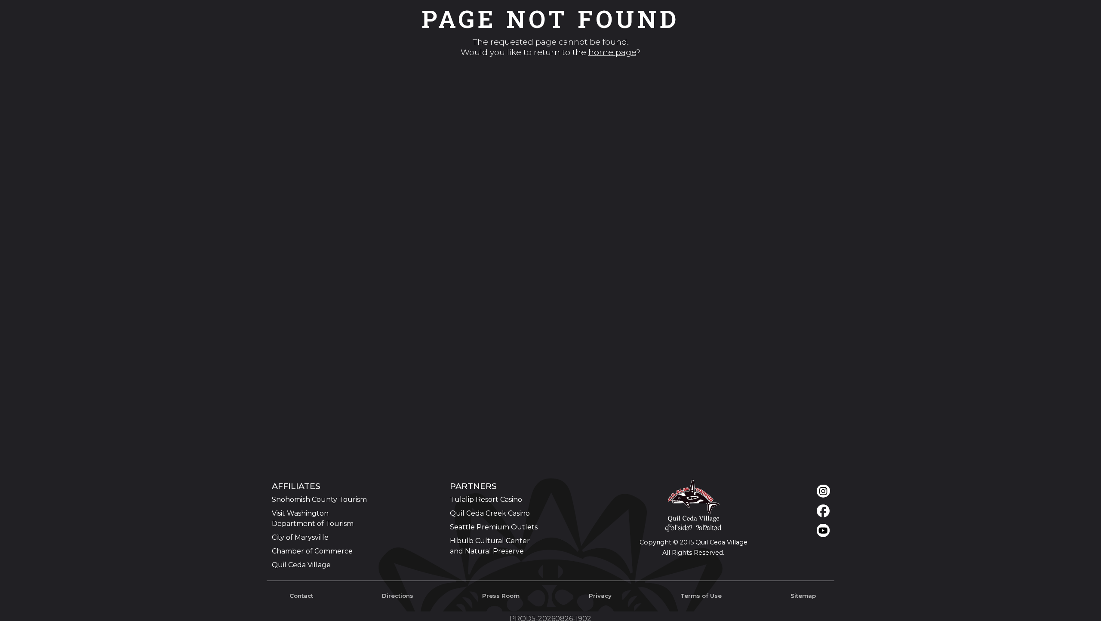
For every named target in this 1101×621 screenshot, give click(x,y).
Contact (301, 595)
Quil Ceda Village (301, 565)
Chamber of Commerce (312, 551)
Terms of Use (701, 595)
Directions (397, 595)
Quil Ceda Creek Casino (490, 513)
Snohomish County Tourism (319, 499)
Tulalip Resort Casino (486, 499)
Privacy (600, 595)
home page (612, 52)
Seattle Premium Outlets (494, 527)
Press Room (501, 595)
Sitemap (803, 595)
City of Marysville (300, 537)
